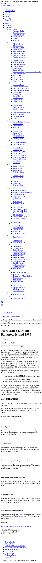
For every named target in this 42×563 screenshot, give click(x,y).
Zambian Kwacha (19, 298)
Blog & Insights (10, 542)
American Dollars (18, 31)
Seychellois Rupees (19, 252)
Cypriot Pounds (18, 36)
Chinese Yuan (17, 94)
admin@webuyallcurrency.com (21, 526)
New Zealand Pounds (20, 213)
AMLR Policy (9, 551)
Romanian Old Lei (19, 242)
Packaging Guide (10, 555)
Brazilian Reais (18, 75)
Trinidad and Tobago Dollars (22, 276)
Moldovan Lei (17, 202)
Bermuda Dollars (18, 70)
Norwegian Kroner (19, 218)
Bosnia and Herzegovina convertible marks (27, 72)
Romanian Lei (17, 241)
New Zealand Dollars (20, 211)
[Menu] (2, 306)
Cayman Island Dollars (20, 87)
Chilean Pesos (17, 92)
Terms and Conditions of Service (15, 547)
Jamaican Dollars (18, 166)
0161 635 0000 (6, 526)
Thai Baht (16, 40)
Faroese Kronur (18, 124)
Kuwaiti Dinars (18, 177)
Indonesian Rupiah (19, 152)
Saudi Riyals (17, 246)
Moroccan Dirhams (19, 203)
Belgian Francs (18, 66)
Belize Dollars (17, 68)
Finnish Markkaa (18, 126)
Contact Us (8, 20)
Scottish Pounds (18, 248)
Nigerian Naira (18, 215)
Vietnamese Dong (19, 294)
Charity (7, 13)
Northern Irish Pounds (20, 216)
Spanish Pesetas (18, 263)
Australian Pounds (19, 53)
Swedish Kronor (18, 267)
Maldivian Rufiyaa (19, 196)
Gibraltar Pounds (18, 135)
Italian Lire (16, 163)
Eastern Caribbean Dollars (21, 113)
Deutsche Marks (18, 107)
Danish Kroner (18, 105)
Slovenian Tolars (18, 257)
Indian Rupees (17, 150)
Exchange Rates (10, 11)
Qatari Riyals (17, 237)
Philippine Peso (18, 229)
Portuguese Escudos (19, 233)
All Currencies (9, 27)
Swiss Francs (17, 268)
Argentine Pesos (18, 49)
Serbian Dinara (18, 250)
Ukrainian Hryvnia (19, 289)
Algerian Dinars (18, 46)
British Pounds (18, 77)
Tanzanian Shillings (19, 272)
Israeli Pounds (17, 161)
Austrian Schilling (19, 55)
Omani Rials (17, 222)
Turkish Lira (17, 280)
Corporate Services (11, 553)
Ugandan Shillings (19, 287)
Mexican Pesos (18, 200)
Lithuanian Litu (18, 185)
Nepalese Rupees (18, 207)
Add (22, 346)
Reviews (7, 18)
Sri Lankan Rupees (19, 265)
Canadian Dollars (18, 35)
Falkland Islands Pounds (21, 122)
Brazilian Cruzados (19, 74)
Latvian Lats (17, 183)
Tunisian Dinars (18, 278)
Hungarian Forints (19, 144)
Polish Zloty (17, 231)
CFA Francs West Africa (21, 90)
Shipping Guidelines (11, 549)
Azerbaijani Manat (19, 57)
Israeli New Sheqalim (20, 157)
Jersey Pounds (17, 170)
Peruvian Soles (18, 228)
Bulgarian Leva (18, 81)
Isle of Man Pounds (19, 155)
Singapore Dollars (19, 254)
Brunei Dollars (18, 79)
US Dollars (8, 25)
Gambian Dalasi (18, 131)
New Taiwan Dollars (20, 209)
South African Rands (20, 259)
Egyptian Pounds (18, 114)
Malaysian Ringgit (19, 194)
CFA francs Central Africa (21, 88)
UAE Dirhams (17, 285)
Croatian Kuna (18, 98)
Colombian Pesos (18, 96)
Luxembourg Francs (19, 187)
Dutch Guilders (18, 109)
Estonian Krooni (18, 116)
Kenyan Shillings (18, 176)
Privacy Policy (9, 544)
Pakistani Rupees (18, 226)
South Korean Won (19, 261)
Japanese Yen (17, 168)
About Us (8, 14)
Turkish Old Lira (18, 281)
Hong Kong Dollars (19, 142)
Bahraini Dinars (18, 61)
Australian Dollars (19, 33)
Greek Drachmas (18, 137)
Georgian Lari (17, 133)
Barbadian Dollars (19, 62)
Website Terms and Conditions (15, 546)
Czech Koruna (17, 101)
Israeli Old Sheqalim (19, 159)
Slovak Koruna (18, 255)
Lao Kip (15, 181)
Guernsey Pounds (18, 139)
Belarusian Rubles (19, 64)
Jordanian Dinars (18, 172)
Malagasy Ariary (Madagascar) (23, 192)
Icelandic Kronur (18, 148)
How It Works (9, 9)
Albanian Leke (18, 44)
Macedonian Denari (19, 190)
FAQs (7, 16)
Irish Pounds (17, 153)
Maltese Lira (17, 198)
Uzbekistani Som (18, 291)
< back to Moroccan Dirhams (10, 316)
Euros (7, 23)
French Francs (17, 127)
